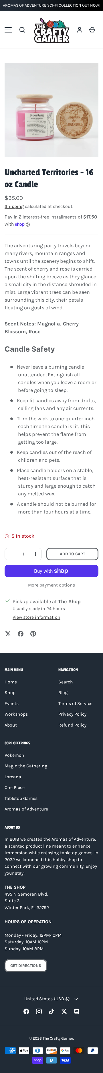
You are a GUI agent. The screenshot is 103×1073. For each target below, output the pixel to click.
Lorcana (13, 776)
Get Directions (25, 965)
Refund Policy (72, 725)
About (11, 725)
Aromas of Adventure (26, 809)
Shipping (14, 206)
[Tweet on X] (8, 633)
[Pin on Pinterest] (33, 633)
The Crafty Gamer (58, 1038)
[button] (22, 30)
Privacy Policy (72, 714)
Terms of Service (75, 703)
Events (12, 703)
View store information (36, 617)
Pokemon (14, 755)
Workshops (16, 714)
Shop (10, 692)
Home (11, 682)
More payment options (51, 585)
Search (65, 682)
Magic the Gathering (26, 766)
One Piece (15, 787)
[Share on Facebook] (20, 633)
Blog (63, 692)
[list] (51, 110)
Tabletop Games (21, 798)
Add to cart (72, 553)
